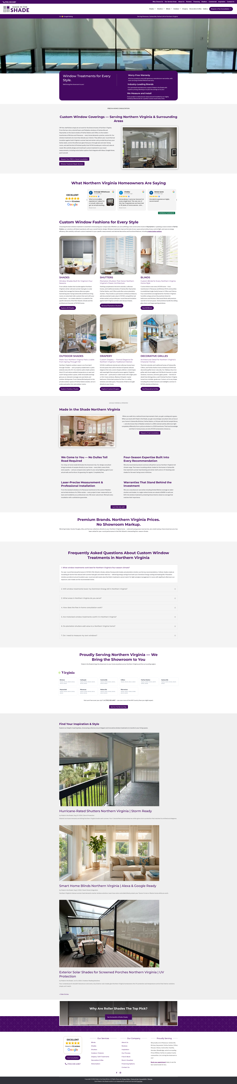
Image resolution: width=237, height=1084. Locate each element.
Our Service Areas (171, 1)
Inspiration (221, 1)
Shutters (160, 9)
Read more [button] (122, 208)
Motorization (95, 1064)
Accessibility (143, 1079)
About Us (181, 1)
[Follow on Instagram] (120, 1072)
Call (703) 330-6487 (118, 507)
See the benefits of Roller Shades (117, 1017)
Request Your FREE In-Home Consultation (74, 159)
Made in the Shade (67, 815)
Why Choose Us (158, 1)
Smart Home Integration (90, 890)
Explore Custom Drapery (110, 389)
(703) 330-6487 (74, 1064)
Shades (151, 9)
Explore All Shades (67, 308)
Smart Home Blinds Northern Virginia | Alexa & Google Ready (107, 886)
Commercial (213, 1)
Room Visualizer (127, 1060)
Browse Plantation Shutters (112, 306)
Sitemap (150, 1079)
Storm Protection (88, 815)
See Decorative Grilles (150, 389)
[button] (176, 199)
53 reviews (76, 201)
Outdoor (176, 9)
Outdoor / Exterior (97, 1053)
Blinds (168, 9)
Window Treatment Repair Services (72, 164)
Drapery (185, 9)
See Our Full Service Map (118, 707)
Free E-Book (126, 1057)
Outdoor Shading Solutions (91, 980)
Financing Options (128, 1064)
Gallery (205, 9)
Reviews (189, 1)
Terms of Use (134, 1079)
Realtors (204, 1)
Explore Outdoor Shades (70, 389)
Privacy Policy (126, 1079)
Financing (196, 1)
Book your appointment (158, 1062)
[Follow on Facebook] (116, 1072)
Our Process (126, 1053)
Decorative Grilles (195, 9)
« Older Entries (64, 994)
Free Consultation (73, 1058)
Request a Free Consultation (150, 433)
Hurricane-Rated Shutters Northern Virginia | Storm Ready (105, 811)
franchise (139, 1081)
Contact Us (230, 1)
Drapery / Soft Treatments (100, 1057)
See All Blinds (147, 308)
